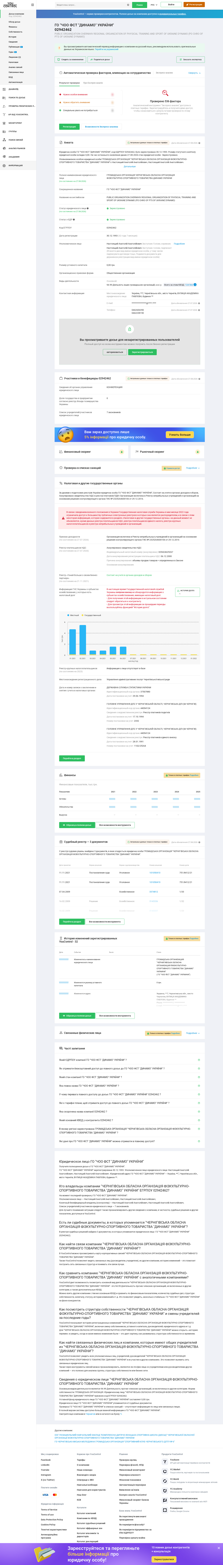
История (12, 37)
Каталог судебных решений (91, 1523)
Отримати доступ (173, 468)
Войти (171, 4)
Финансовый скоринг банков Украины (134, 1501)
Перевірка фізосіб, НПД (131, 1465)
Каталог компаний (86, 1513)
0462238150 (138, 313)
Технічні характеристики (54, 1529)
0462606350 (138, 310)
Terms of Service (49, 1509)
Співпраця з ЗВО (85, 1480)
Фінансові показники (130, 1480)
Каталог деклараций (87, 1541)
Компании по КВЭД (87, 1518)
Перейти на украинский (106, 49)
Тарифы (81, 1460)
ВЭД (11, 77)
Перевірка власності (130, 1475)
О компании (83, 1465)
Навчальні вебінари (87, 1485)
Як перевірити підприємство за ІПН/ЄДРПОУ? (135, 1531)
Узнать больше (180, 434)
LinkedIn (45, 1465)
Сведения (13, 42)
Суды (12, 52)
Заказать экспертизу (192, 60)
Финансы (13, 27)
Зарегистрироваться (142, 352)
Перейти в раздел (72, 758)
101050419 (154, 882)
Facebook (46, 1460)
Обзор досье (14, 22)
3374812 (153, 892)
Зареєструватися (164, 1559)
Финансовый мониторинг (132, 1470)
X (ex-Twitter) (48, 1480)
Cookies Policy (48, 1524)
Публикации (15, 47)
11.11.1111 (64, 993)
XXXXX (112, 799)
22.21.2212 (64, 982)
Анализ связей (15, 67)
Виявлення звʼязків (129, 1490)
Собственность (15, 32)
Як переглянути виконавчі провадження (132, 1518)
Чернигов (90, 1414)
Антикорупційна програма (49, 1536)
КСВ (79, 1500)
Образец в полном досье (78, 825)
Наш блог (81, 1495)
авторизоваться (115, 352)
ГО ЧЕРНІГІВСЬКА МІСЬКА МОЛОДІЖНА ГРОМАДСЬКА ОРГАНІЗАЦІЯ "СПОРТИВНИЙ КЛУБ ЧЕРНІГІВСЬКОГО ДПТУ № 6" (115, 1441)
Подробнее (179, 244)
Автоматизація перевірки (132, 1485)
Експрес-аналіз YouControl (133, 1495)
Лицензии (14, 57)
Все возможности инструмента (115, 825)
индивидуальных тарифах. (172, 14)
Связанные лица (16, 72)
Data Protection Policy (52, 1519)
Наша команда (84, 1470)
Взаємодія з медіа (86, 1475)
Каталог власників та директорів (88, 1535)
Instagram (46, 1475)
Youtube (45, 1470)
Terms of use (47, 1514)
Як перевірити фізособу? (132, 1524)
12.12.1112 (64, 959)
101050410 (154, 872)
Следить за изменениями (72, 60)
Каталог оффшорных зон (89, 1528)
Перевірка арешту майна (132, 1538)
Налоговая (13, 62)
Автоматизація (15, 82)
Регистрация (195, 4)
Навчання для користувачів (91, 1490)
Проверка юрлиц (128, 1460)
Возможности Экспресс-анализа (101, 126)
